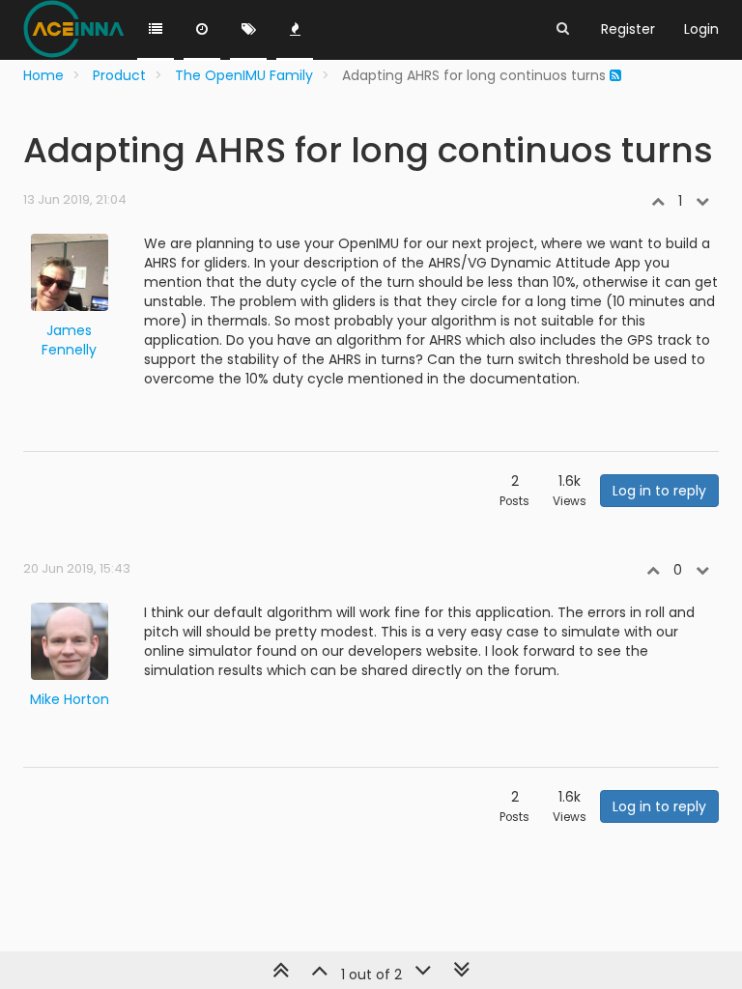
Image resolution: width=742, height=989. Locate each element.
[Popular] (294, 30)
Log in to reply (659, 490)
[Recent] (202, 30)
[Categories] (155, 30)
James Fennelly (69, 340)
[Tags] (248, 30)
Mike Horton (69, 699)
